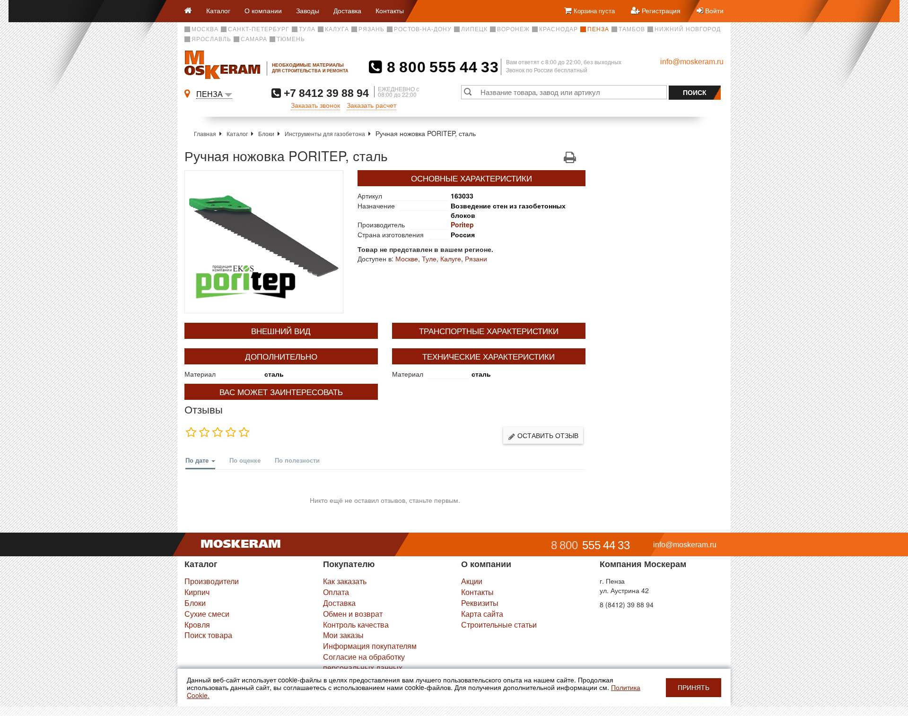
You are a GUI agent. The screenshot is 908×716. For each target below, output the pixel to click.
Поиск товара (208, 635)
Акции (471, 581)
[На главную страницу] (191, 11)
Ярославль (211, 39)
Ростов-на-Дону (423, 29)
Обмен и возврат (353, 613)
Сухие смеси (206, 613)
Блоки (266, 133)
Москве (406, 258)
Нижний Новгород (688, 29)
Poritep (462, 224)
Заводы (307, 10)
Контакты (389, 10)
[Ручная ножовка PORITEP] (263, 241)
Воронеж (513, 29)
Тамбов (632, 29)
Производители (211, 581)
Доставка (347, 10)
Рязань (371, 29)
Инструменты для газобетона (325, 133)
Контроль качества (356, 624)
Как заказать (345, 581)
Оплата (336, 592)
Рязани (476, 258)
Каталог (218, 10)
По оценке (245, 460)
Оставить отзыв (546, 435)
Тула (307, 29)
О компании (263, 10)
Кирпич (197, 592)
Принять (693, 687)
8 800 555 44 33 (440, 67)
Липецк (474, 29)
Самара (254, 39)
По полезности (297, 460)
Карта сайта (482, 613)
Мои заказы (343, 635)
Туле (429, 258)
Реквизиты (479, 602)
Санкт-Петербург (258, 29)
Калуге (450, 258)
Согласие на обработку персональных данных (364, 662)
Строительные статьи (499, 624)
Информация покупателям (370, 645)
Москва (205, 29)
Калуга (337, 29)
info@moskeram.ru (692, 62)
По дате (197, 460)
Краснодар (558, 29)
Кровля (197, 624)
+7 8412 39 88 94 (325, 92)
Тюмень (291, 39)
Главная (205, 133)
